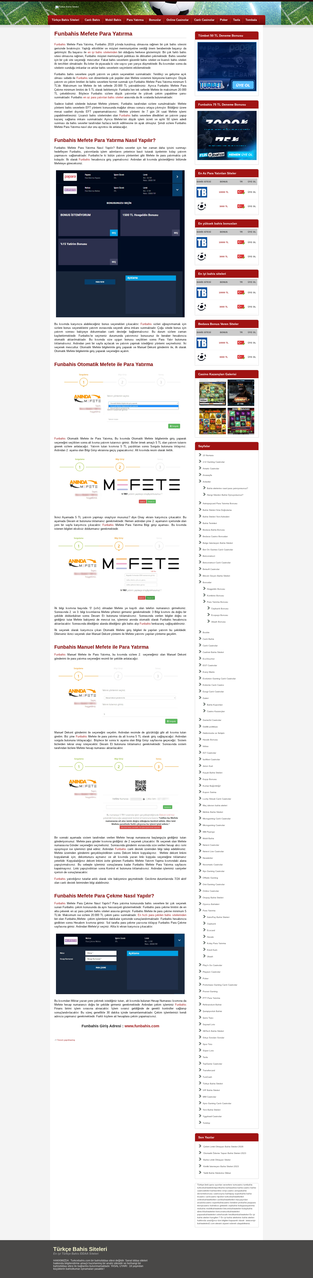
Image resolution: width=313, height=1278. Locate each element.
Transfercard (209, 1070)
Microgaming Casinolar (214, 825)
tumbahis (247, 1185)
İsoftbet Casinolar (211, 759)
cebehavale (222, 1214)
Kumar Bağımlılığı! (212, 786)
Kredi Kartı (212, 950)
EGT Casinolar (210, 665)
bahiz (249, 1193)
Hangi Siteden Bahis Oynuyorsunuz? (225, 495)
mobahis (201, 1208)
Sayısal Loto (209, 1024)
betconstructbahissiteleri (228, 1211)
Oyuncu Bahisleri (211, 904)
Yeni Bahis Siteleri (211, 1110)
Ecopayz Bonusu (219, 615)
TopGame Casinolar (212, 1064)
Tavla (236, 19)
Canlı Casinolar (204, 19)
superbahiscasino (221, 1202)
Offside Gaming (210, 878)
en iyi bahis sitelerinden (102, 52)
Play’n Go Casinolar (212, 965)
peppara (251, 1202)
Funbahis (60, 44)
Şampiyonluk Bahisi (212, 1011)
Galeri (205, 698)
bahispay (229, 1193)
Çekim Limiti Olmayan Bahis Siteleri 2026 (223, 1146)
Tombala (251, 19)
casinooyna (219, 1193)
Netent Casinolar (211, 845)
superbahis (240, 1193)
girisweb (224, 1205)
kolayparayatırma (246, 1205)
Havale (210, 937)
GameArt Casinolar (212, 720)
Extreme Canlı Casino (213, 685)
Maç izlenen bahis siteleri (215, 805)
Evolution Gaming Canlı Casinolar (219, 678)
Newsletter (208, 858)
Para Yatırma (135, 19)
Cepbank (211, 924)
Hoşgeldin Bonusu (216, 589)
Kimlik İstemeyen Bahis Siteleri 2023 (221, 1166)
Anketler (207, 482)
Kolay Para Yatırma (216, 943)
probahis (242, 1202)
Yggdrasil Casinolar (212, 1116)
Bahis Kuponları (215, 705)
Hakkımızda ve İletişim (213, 733)
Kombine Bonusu (215, 595)
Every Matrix (209, 672)
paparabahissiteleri (206, 1214)
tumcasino (238, 1185)
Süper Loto (208, 1050)
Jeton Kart (208, 766)
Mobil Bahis (113, 19)
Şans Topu (208, 1018)
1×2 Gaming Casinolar (214, 462)
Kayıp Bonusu (210, 779)
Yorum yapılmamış (66, 1040)
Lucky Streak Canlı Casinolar (217, 799)
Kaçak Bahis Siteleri (212, 772)
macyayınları (241, 1199)
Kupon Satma (209, 792)
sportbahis (220, 1187)
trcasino (201, 1196)
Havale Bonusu (210, 739)
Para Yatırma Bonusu (217, 602)
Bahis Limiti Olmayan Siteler (217, 1160)
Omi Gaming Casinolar (214, 884)
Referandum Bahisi (212, 1004)
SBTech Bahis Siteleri (213, 1031)
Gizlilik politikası (210, 727)
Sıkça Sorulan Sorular (213, 1037)
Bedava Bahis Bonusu (214, 530)
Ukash (210, 956)
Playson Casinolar (211, 972)
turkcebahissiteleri (206, 1187)
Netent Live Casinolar (213, 851)
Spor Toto (207, 1044)
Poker (224, 19)
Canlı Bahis (92, 19)
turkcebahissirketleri (234, 1196)
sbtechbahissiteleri (206, 1211)
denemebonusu (205, 1193)
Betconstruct (209, 556)
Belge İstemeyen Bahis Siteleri (218, 543)
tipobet (220, 1196)
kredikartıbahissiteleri (238, 1214)
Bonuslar (155, 19)
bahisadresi (231, 1187)
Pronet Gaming (210, 991)
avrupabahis (240, 1190)
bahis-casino (243, 1187)
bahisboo (214, 1205)
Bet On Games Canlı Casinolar (218, 549)
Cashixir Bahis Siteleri (213, 652)
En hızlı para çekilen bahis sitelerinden (162, 915)
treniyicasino (203, 1205)
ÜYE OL (252, 192)
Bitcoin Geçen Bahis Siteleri (216, 576)
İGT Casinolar (209, 753)
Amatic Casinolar (211, 468)
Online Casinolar (178, 19)
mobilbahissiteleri (214, 1208)
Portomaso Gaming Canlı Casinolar (220, 985)
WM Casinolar (209, 1097)
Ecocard (211, 930)
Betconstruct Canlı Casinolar (217, 562)
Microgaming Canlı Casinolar (217, 818)
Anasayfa (207, 475)
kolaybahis (247, 1208)
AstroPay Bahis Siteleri (218, 917)
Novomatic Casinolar (213, 864)
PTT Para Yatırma (211, 998)
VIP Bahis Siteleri (211, 1090)
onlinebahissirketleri (206, 1199)
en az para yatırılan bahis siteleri (103, 97)
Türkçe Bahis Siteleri (65, 19)
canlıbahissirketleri (226, 1199)
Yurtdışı (206, 1123)
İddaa (205, 746)
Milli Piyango (209, 832)
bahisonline (216, 1190)
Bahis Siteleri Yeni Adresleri (216, 516)
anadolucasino (204, 1202)
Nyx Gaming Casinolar (213, 871)
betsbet (234, 1202)
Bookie (206, 632)
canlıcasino (211, 1196)
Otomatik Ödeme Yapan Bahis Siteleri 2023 (224, 1153)
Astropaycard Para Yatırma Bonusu (220, 503)
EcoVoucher (209, 659)
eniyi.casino (228, 1190)
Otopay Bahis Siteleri (213, 897)
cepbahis (232, 1205)
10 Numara (208, 455)
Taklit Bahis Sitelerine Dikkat (217, 1173)
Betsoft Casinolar (211, 569)
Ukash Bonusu (218, 622)
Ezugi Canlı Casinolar (213, 691)
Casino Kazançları (216, 711)
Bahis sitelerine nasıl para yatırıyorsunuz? (227, 488)
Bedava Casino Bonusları (215, 536)
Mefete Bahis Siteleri (213, 812)
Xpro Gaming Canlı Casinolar (217, 1103)
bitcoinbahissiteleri (232, 1208)
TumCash (207, 1077)
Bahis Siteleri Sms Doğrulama (217, 510)
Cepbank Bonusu (219, 608)
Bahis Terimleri (210, 523)
